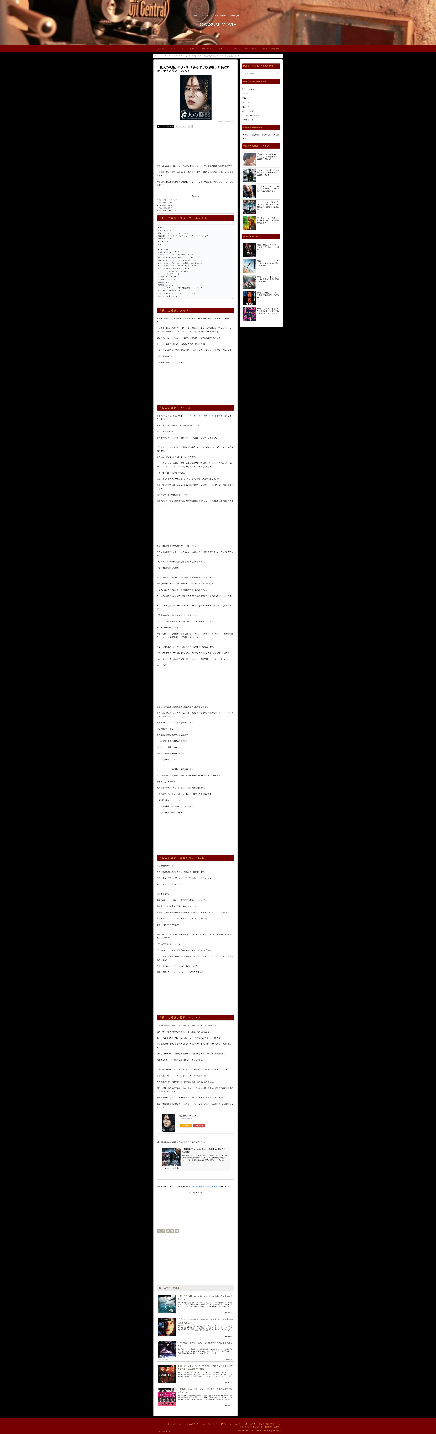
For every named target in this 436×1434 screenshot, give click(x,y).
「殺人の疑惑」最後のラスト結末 (168, 208)
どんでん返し (181, 126)
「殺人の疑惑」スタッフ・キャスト (169, 200)
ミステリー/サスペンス (166, 126)
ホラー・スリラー (250, 1424)
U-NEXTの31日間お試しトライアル (204, 1187)
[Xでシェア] (159, 1231)
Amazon (185, 1125)
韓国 (190, 126)
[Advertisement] (195, 146)
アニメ (261, 1424)
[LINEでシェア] (172, 1231)
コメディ (238, 1424)
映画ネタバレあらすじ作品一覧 (251, 1427)
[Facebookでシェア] (163, 1231)
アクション (172, 1424)
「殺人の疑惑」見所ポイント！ (167, 210)
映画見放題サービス (273, 1424)
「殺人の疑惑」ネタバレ (165, 205)
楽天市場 (198, 1125)
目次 (193, 196)
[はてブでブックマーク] (168, 1231)
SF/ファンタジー (227, 1424)
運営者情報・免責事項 (272, 1427)
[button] (278, 73)
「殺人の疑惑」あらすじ (165, 202)
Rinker (188, 1118)
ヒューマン (182, 1424)
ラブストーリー (212, 1424)
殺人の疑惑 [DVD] (186, 1116)
